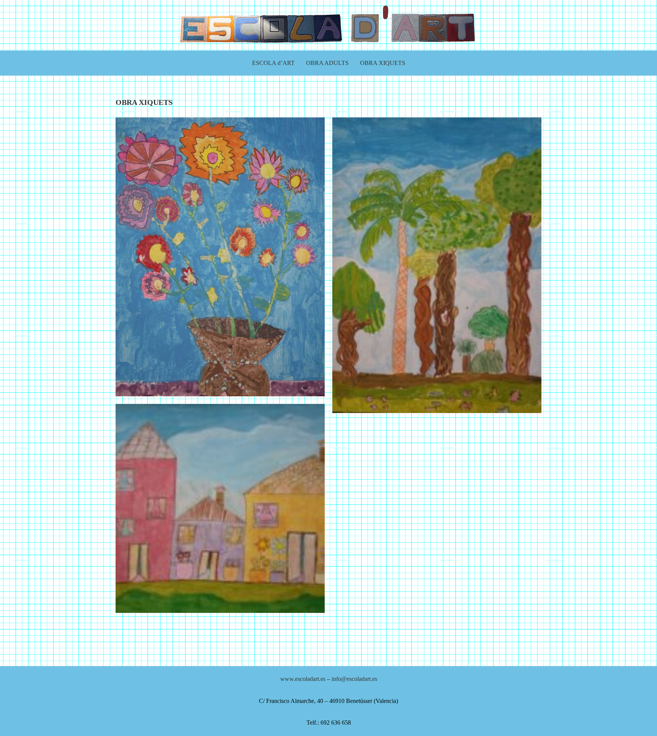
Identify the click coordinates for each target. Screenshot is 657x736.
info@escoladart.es (354, 679)
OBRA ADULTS (327, 63)
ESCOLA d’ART (273, 63)
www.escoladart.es (302, 679)
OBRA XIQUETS (382, 63)
